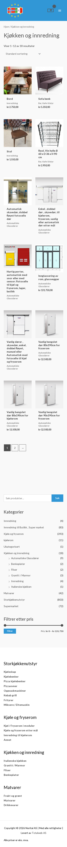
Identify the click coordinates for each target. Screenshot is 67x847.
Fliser (14, 569)
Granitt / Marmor (21, 575)
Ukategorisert (12, 546)
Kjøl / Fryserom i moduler (19, 725)
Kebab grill (10, 695)
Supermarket (11, 606)
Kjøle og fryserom (14, 533)
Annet (7, 739)
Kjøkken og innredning (16, 553)
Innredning (10, 520)
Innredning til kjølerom (18, 735)
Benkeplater (18, 563)
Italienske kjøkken (21, 586)
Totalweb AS (39, 832)
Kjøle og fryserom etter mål (21, 730)
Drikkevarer (11, 805)
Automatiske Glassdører (25, 558)
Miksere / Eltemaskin (17, 704)
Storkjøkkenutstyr (14, 599)
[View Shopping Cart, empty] (50, 10)
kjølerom (8, 540)
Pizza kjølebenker (14, 681)
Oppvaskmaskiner (15, 690)
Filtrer (10, 631)
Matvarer (9, 593)
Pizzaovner (10, 686)
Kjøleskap (10, 671)
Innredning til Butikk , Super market (24, 527)
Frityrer (8, 700)
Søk (57, 498)
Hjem (6, 26)
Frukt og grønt (13, 795)
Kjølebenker (11, 676)
